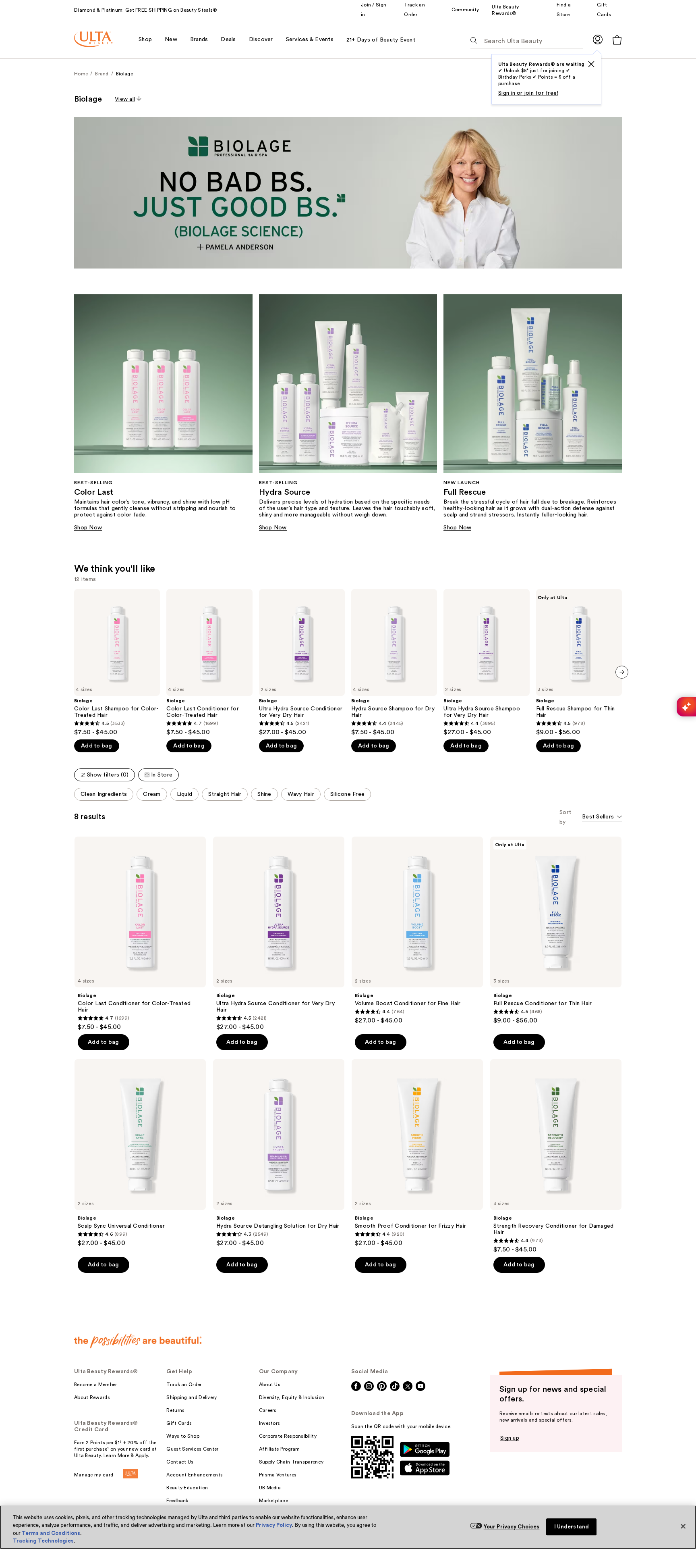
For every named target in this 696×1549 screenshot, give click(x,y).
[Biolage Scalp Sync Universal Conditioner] (140, 1153)
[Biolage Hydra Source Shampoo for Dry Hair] (394, 662)
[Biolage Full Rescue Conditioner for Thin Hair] (555, 930)
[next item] (621, 672)
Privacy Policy (274, 1525)
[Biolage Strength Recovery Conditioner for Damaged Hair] (555, 1156)
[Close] (683, 1526)
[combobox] (602, 817)
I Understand (571, 1526)
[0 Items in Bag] (617, 39)
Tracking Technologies (43, 1540)
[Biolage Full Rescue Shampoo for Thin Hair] (579, 662)
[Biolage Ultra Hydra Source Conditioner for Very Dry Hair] (302, 662)
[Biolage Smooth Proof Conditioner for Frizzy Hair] (417, 1153)
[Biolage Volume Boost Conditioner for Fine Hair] (417, 930)
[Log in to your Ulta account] (598, 39)
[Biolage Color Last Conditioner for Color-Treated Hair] (209, 662)
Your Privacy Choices (512, 1526)
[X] (591, 64)
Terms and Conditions (51, 1533)
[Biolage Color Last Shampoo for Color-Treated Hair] (117, 662)
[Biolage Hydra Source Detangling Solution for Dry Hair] (278, 1153)
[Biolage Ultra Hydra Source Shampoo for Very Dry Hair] (486, 662)
